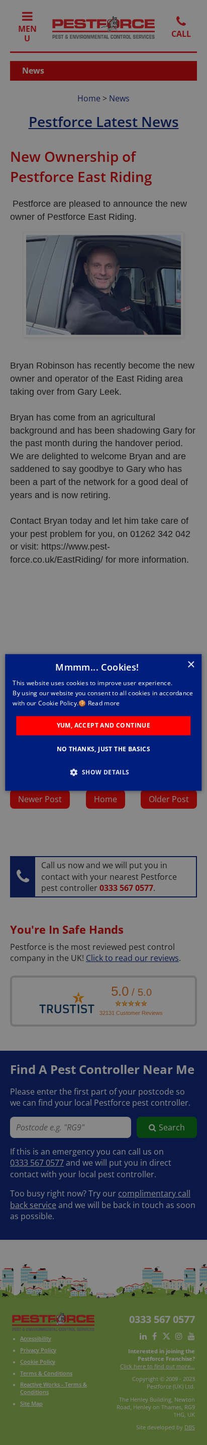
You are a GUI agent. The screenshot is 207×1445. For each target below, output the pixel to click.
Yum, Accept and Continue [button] (104, 725)
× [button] (190, 665)
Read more (104, 703)
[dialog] (103, 722)
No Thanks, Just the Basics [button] (103, 749)
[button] (103, 772)
